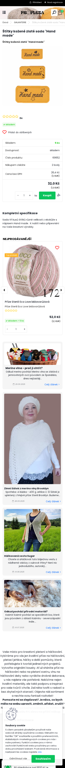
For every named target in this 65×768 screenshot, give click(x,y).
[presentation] (4, 290)
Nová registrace (54, 2)
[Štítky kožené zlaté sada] (32, 76)
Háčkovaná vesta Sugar (19, 556)
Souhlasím (43, 759)
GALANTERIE (20, 22)
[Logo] (32, 12)
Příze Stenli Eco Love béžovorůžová (27, 302)
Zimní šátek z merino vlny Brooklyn (26, 488)
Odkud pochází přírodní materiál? (26, 611)
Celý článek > (52, 384)
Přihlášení (37, 2)
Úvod (5, 22)
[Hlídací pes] (58, 195)
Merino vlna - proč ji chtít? (24, 368)
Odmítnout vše (18, 758)
